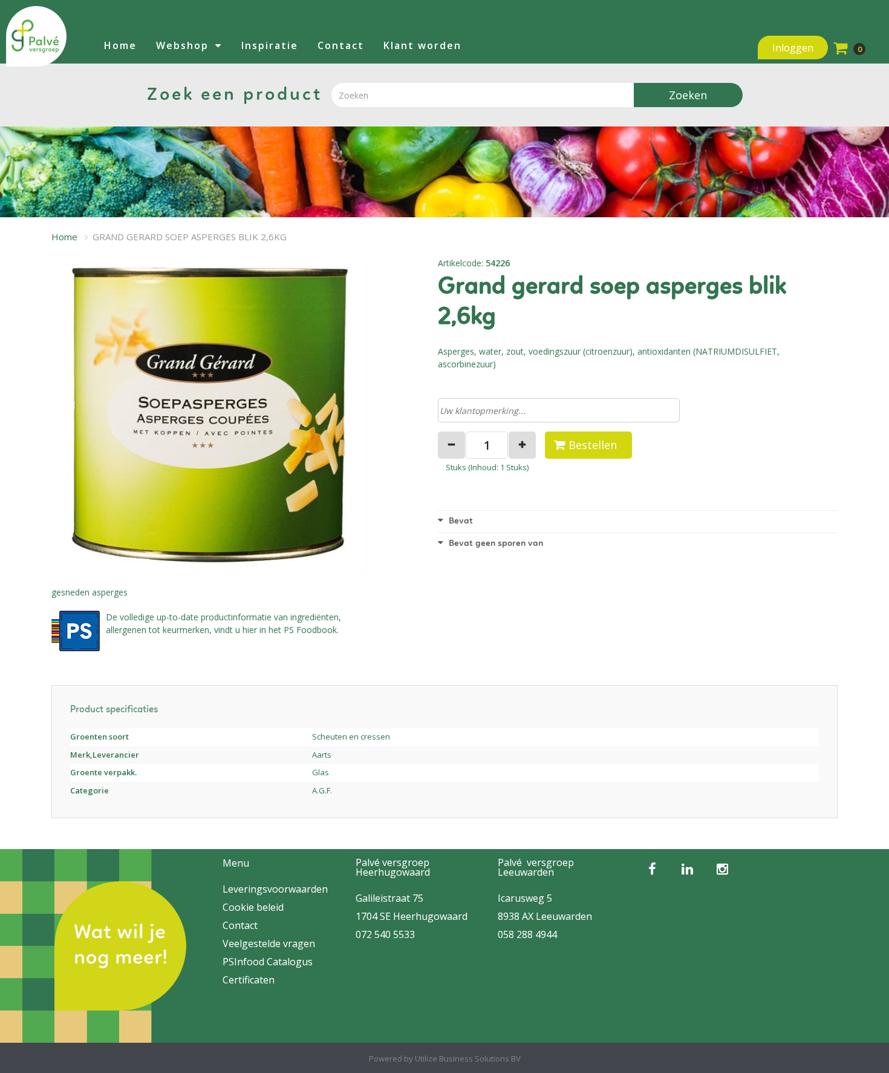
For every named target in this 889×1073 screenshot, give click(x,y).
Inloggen (792, 47)
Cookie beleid (253, 907)
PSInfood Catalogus (268, 961)
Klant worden (422, 45)
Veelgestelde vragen (269, 943)
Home (120, 45)
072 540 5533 (385, 934)
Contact (341, 45)
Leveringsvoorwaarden (275, 889)
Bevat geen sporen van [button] (494, 543)
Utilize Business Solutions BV (468, 1058)
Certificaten (249, 979)
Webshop (182, 45)
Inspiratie (269, 45)
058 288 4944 (527, 934)
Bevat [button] (459, 521)
